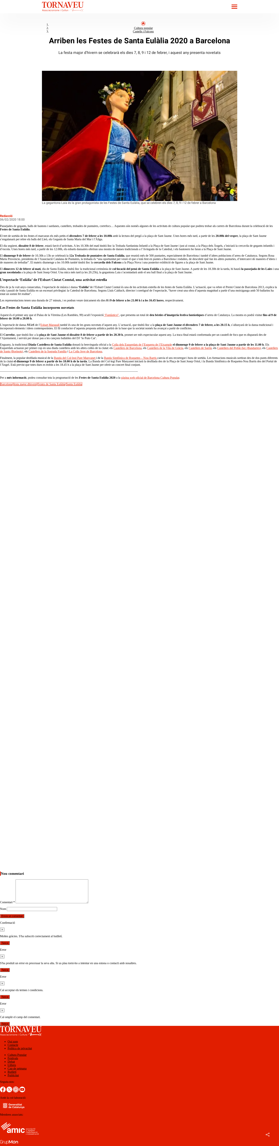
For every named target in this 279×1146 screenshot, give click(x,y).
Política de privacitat (20, 1048)
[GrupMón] (9, 1144)
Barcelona (6, 384)
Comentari (7, 902)
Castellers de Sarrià (200, 348)
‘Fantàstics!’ (111, 315)
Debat (11, 1061)
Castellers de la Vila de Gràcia (165, 348)
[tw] (9, 1091)
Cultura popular (143, 28)
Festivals (13, 1058)
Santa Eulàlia (74, 384)
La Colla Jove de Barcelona (85, 351)
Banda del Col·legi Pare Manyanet (75, 357)
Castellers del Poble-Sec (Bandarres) (239, 348)
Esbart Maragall (50, 324)
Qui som (13, 1041)
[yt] (22, 1091)
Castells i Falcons (143, 31)
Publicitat (13, 1075)
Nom (3, 908)
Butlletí (12, 1071)
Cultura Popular (17, 1054)
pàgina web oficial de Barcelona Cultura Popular (150, 377)
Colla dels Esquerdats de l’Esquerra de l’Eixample (142, 344)
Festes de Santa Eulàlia (51, 384)
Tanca (5, 943)
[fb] (3, 1091)
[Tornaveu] (42, 12)
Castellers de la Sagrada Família (47, 351)
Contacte (13, 1045)
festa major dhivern (24, 384)
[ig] (16, 1091)
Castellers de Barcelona (127, 348)
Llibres (12, 1065)
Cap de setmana (17, 1068)
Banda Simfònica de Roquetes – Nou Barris (130, 357)
